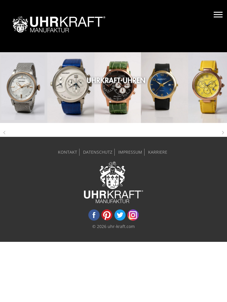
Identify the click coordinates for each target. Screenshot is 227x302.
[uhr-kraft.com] (59, 26)
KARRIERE (157, 152)
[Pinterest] (107, 219)
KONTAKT (67, 152)
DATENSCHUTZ (97, 152)
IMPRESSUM (130, 152)
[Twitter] (120, 219)
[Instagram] (133, 219)
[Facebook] (94, 219)
